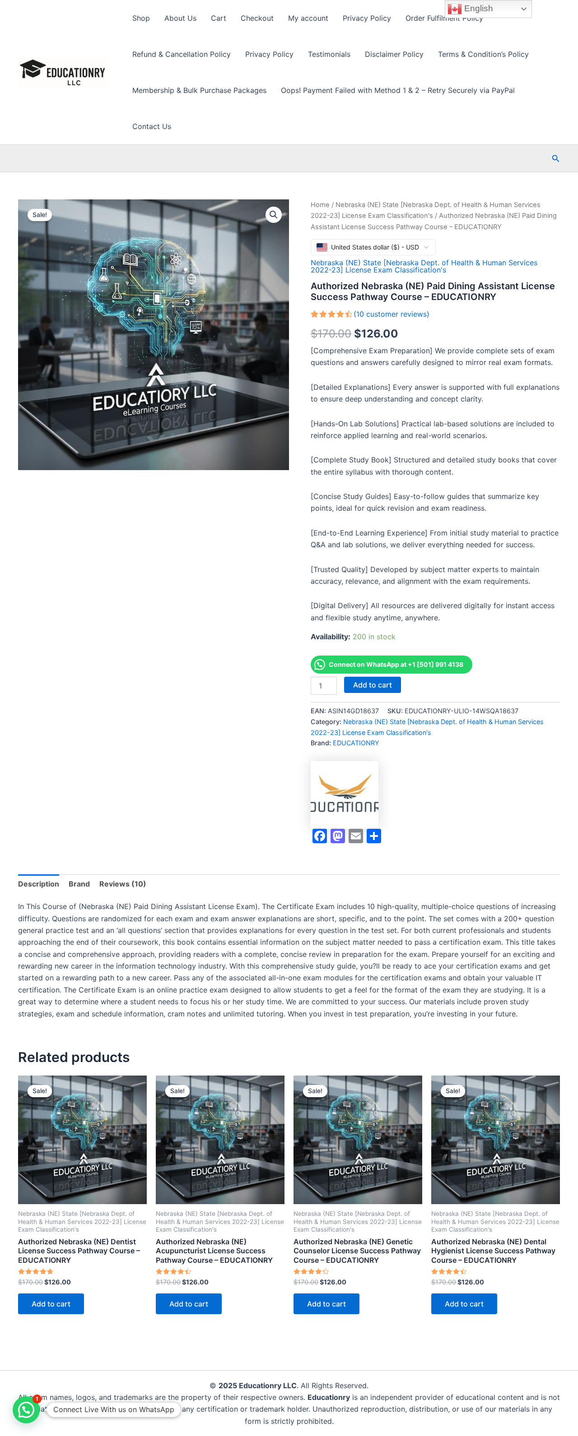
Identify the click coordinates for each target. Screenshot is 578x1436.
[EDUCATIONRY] (344, 795)
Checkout (257, 18)
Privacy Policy (367, 18)
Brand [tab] (79, 883)
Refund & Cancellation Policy (181, 54)
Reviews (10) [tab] (122, 883)
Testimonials (329, 54)
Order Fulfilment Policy (444, 18)
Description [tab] (38, 883)
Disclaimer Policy (394, 54)
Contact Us (151, 126)
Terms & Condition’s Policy (483, 54)
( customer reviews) (391, 314)
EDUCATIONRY (356, 743)
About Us (180, 18)
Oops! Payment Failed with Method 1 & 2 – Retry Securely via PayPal (398, 90)
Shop (141, 18)
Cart (218, 18)
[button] (556, 158)
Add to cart (372, 684)
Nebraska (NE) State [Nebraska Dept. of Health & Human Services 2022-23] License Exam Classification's (424, 266)
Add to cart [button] (51, 1303)
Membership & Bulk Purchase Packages (199, 90)
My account (308, 18)
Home (320, 205)
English (477, 8)
